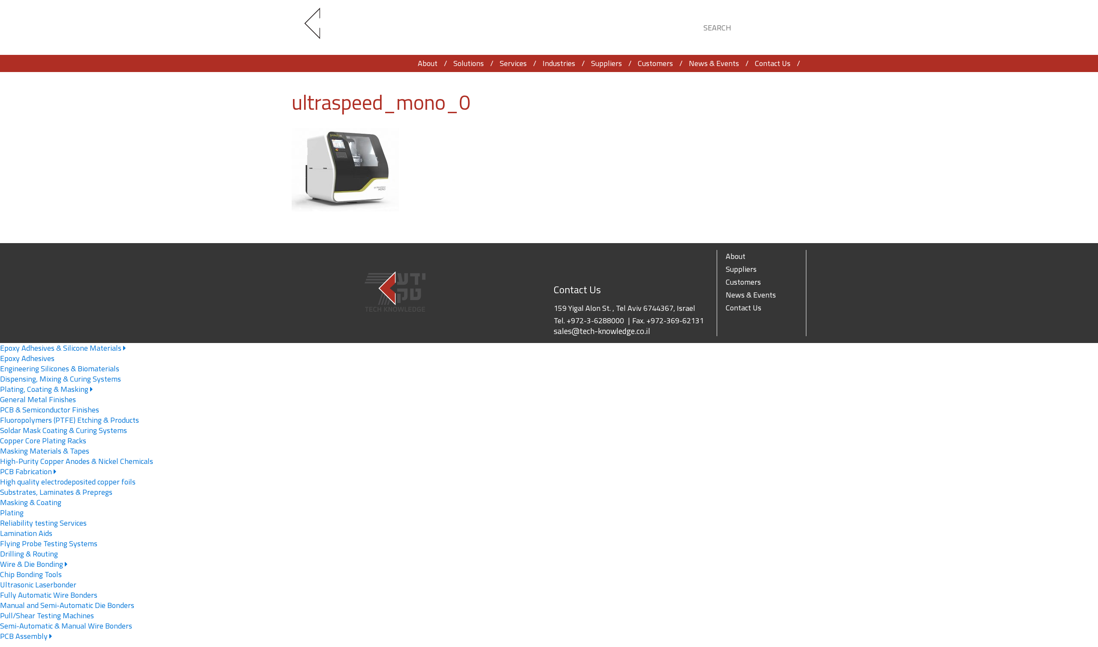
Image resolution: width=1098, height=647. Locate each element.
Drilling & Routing (29, 554)
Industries (559, 63)
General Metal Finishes (38, 399)
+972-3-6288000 (595, 320)
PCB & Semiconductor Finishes (49, 409)
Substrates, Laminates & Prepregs (56, 492)
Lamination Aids (26, 533)
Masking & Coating (30, 502)
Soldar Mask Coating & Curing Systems (63, 430)
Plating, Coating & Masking (45, 389)
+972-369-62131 (675, 320)
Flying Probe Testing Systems (48, 543)
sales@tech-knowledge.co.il (602, 331)
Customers (655, 63)
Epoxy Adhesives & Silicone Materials (61, 348)
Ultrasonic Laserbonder (38, 584)
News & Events (714, 63)
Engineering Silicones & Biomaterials (59, 368)
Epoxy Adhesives (27, 358)
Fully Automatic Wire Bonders (48, 595)
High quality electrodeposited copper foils (68, 482)
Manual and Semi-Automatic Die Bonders (67, 605)
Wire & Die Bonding (32, 564)
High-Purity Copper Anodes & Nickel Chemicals (76, 461)
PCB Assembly (24, 636)
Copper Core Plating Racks (43, 440)
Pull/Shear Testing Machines (47, 615)
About (427, 63)
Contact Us (772, 63)
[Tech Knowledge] (319, 28)
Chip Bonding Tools (31, 574)
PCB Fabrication (27, 471)
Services (513, 63)
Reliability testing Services (43, 523)
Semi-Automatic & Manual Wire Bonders (66, 626)
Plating (12, 512)
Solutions (468, 63)
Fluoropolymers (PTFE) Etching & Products (69, 420)
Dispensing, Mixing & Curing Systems (60, 379)
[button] (791, 26)
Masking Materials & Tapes (44, 451)
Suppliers (606, 63)
